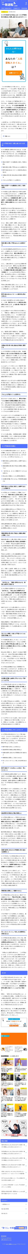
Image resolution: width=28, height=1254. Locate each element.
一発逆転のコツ (16, 8)
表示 (9, 136)
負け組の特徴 (24, 8)
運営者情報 (3, 1236)
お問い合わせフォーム (6, 1239)
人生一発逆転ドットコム (11, 1244)
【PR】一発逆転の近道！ (6, 8)
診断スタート (14, 73)
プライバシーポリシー (6, 1238)
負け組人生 (4, 1213)
